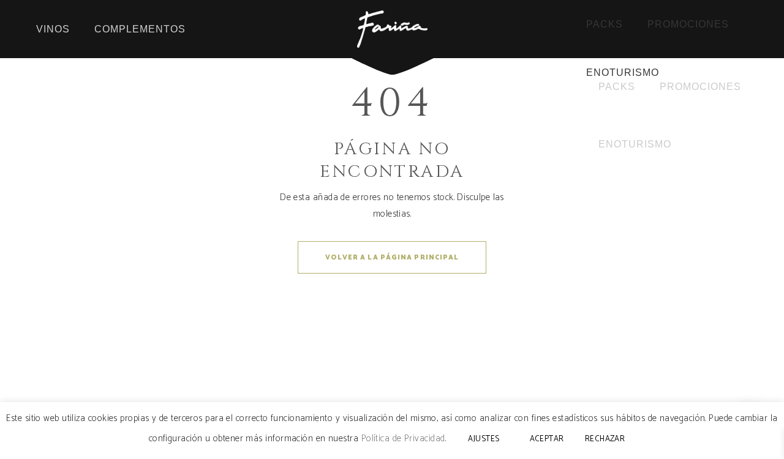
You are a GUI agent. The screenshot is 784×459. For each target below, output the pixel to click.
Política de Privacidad (403, 438)
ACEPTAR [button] (547, 439)
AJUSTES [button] (483, 439)
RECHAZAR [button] (605, 439)
